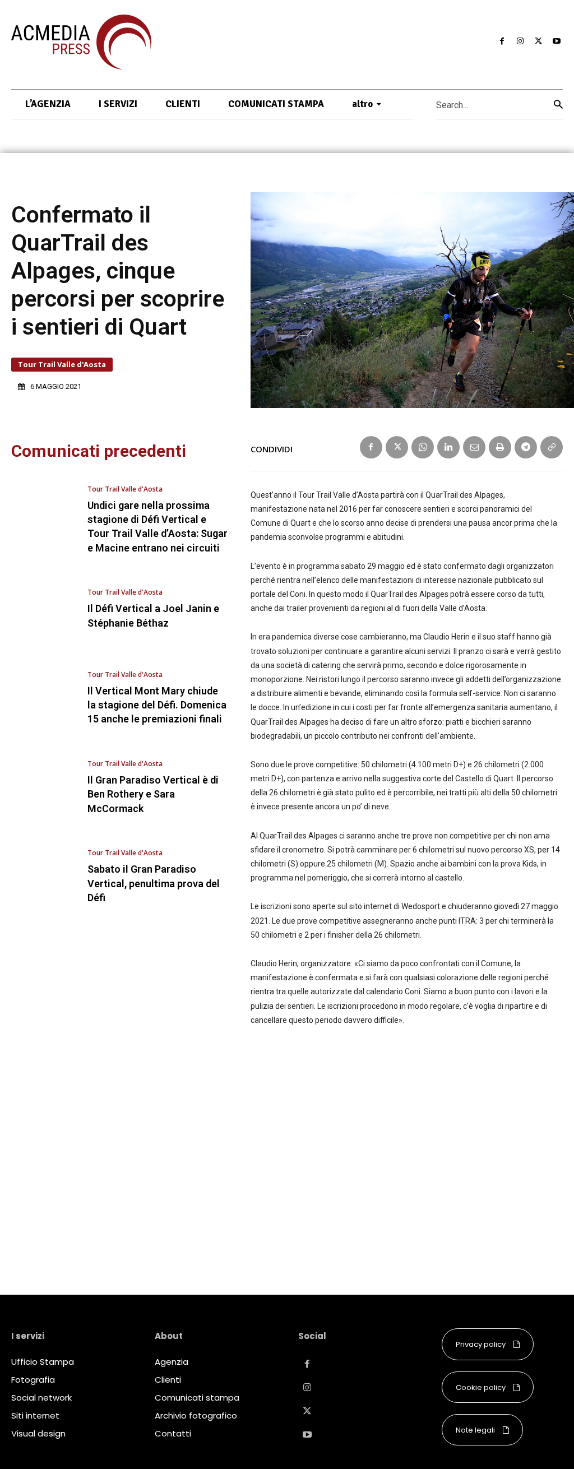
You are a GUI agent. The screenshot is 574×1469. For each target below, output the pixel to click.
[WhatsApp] (422, 447)
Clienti (168, 1379)
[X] (538, 41)
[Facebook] (502, 41)
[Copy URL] (551, 447)
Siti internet (35, 1415)
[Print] (500, 447)
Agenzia (171, 1362)
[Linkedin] (448, 447)
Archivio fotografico (196, 1415)
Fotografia (33, 1379)
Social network (41, 1397)
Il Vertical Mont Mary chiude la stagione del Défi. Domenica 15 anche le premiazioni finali (156, 705)
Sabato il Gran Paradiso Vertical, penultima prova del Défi (153, 883)
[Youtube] (556, 41)
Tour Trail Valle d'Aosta (62, 364)
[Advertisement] (407, 1148)
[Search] (558, 104)
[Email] (474, 447)
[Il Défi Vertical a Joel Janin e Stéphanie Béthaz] (43, 609)
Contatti (173, 1433)
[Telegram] (526, 447)
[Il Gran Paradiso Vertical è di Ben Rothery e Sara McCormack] (43, 788)
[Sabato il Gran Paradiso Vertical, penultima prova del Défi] (43, 877)
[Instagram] (520, 41)
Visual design (38, 1433)
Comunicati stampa (197, 1397)
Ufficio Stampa (42, 1362)
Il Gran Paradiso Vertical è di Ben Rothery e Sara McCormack (153, 794)
